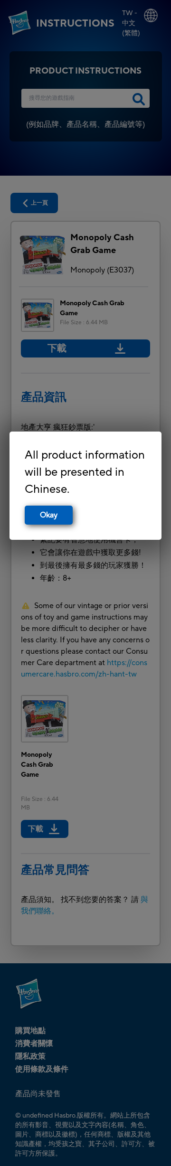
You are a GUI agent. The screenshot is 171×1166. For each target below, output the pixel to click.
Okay (48, 515)
